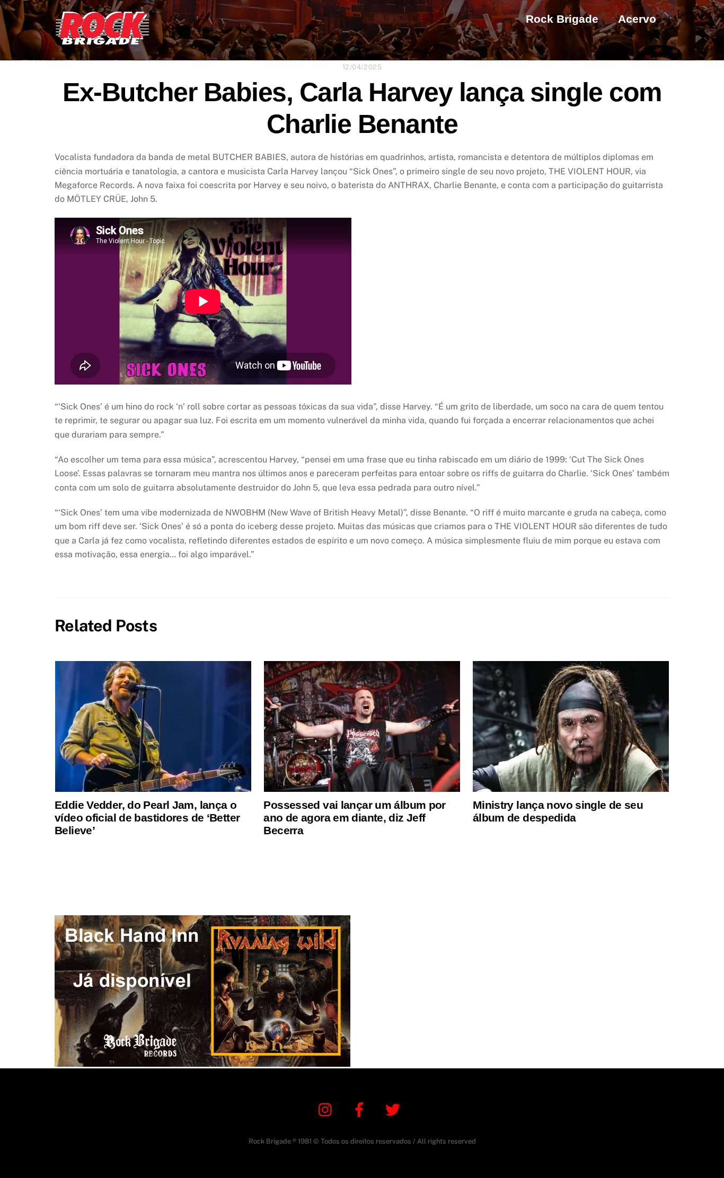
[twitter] (394, 1108)
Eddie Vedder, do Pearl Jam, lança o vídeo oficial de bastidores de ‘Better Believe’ (147, 817)
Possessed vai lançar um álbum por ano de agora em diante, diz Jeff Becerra (354, 817)
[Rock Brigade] (102, 39)
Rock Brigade (562, 19)
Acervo (637, 19)
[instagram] (327, 1108)
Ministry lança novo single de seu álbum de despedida (558, 811)
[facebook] (361, 1108)
